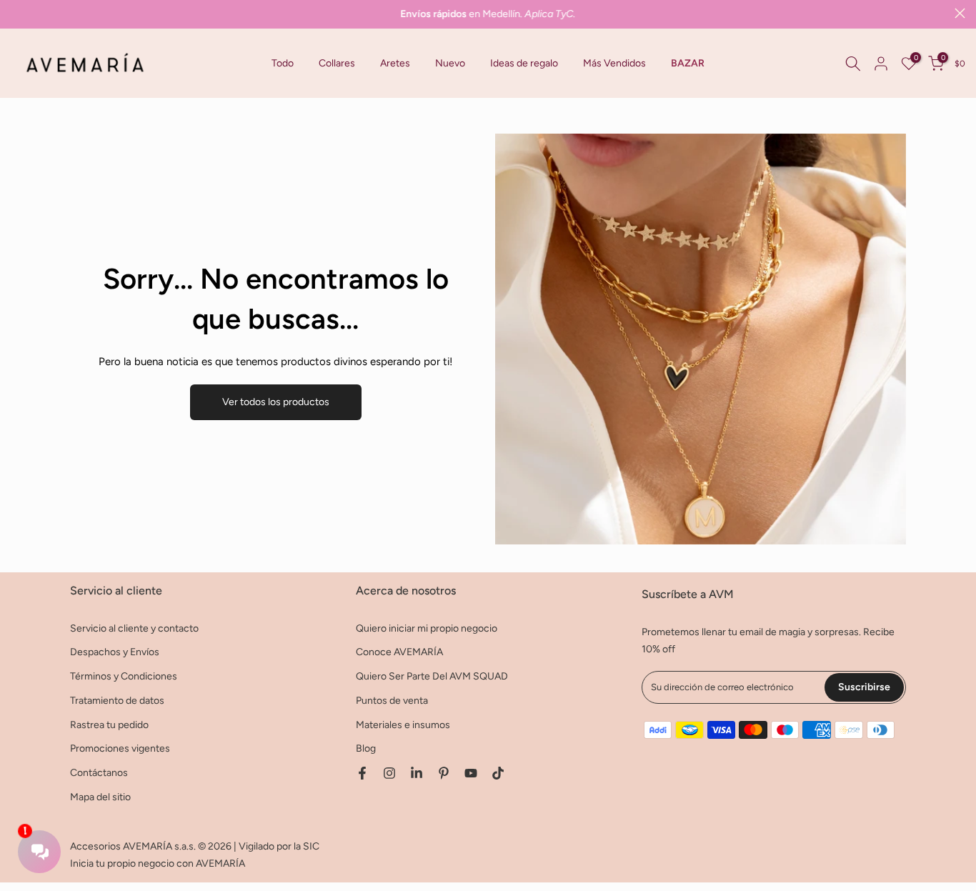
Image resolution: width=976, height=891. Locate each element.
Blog (366, 748)
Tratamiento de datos (117, 701)
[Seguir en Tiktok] (498, 773)
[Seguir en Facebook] (362, 773)
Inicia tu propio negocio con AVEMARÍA (157, 863)
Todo (283, 63)
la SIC (306, 846)
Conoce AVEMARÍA (399, 652)
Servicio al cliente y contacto (134, 628)
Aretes (395, 63)
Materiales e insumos (403, 725)
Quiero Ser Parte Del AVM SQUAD (432, 676)
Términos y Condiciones (123, 676)
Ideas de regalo (524, 63)
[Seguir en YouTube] (470, 773)
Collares (337, 63)
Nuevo (450, 63)
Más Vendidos (614, 63)
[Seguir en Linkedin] (416, 773)
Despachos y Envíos (114, 652)
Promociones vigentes (120, 748)
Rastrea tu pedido (109, 725)
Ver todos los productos (275, 402)
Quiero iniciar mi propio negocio (426, 628)
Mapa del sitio (100, 797)
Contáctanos (99, 773)
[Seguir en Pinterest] (443, 773)
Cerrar (16, 13)
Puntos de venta (392, 701)
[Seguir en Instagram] (389, 773)
